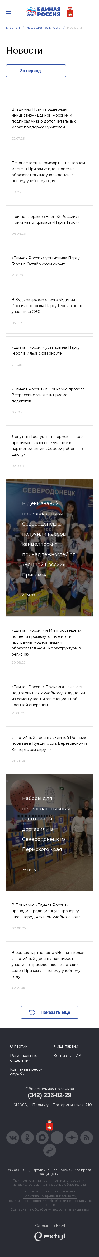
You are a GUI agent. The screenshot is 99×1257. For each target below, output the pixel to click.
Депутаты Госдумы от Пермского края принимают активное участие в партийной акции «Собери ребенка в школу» (48, 445)
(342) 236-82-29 (49, 1095)
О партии (19, 1046)
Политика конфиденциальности (50, 1196)
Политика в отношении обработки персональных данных (49, 1203)
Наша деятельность (43, 27)
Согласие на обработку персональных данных (49, 1209)
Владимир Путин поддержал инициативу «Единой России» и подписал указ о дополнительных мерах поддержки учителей (44, 118)
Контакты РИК (67, 1055)
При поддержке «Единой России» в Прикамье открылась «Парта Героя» (46, 219)
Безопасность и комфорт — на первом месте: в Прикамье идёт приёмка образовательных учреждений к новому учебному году (48, 172)
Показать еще (55, 1012)
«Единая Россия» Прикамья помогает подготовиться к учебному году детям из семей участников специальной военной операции (48, 696)
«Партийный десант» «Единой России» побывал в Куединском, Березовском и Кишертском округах (49, 743)
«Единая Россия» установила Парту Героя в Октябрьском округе (46, 261)
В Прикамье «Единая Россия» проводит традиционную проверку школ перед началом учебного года (46, 911)
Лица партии (66, 1046)
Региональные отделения (23, 1058)
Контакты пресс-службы (26, 1072)
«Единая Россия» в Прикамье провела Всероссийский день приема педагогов (48, 395)
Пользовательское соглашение (49, 1191)
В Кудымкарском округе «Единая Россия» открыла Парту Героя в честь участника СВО (47, 305)
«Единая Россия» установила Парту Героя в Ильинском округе (46, 350)
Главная (13, 27)
